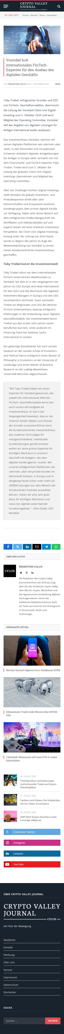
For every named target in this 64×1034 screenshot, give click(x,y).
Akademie (9, 940)
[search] (58, 6)
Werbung (9, 954)
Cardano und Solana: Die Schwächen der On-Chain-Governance (40, 802)
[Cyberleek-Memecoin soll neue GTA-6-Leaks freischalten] (32, 737)
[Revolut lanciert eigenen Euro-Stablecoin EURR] (32, 650)
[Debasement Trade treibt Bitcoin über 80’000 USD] (32, 692)
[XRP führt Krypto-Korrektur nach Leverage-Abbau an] (10, 816)
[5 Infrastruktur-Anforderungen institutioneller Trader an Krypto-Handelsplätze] (10, 780)
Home (25, 15)
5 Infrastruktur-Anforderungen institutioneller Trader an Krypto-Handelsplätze (38, 784)
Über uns (9, 962)
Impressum (10, 977)
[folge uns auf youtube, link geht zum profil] (32, 864)
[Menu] (6, 6)
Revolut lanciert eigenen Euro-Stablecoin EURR (33, 670)
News (42, 15)
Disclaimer (10, 992)
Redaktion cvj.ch (17, 84)
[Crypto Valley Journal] (34, 6)
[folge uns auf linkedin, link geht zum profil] (32, 853)
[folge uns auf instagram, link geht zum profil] (32, 843)
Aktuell (34, 15)
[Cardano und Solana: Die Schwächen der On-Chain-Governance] (10, 800)
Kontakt (8, 947)
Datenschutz (11, 984)
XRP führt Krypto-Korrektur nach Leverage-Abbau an (38, 818)
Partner (8, 970)
